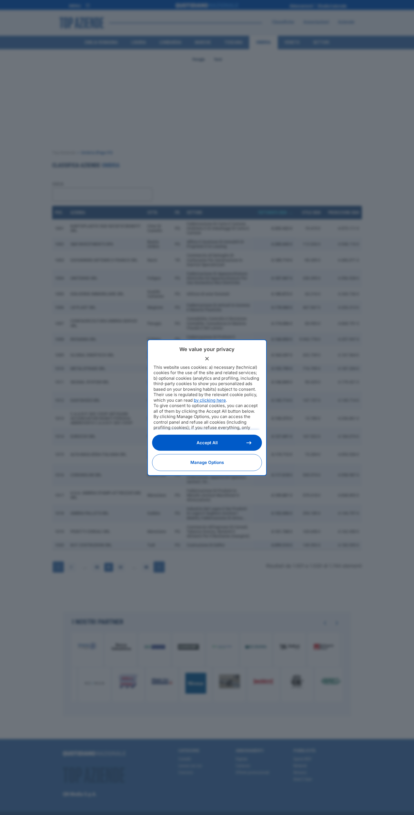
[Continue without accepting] (207, 358)
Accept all (207, 442)
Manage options (207, 462)
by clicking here (210, 400)
